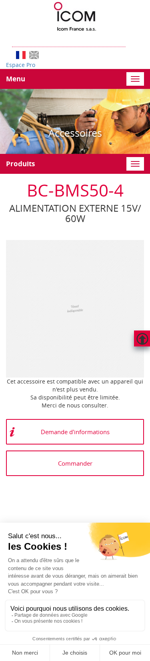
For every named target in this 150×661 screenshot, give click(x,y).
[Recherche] (130, 38)
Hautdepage (142, 338)
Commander (75, 463)
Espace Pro (20, 65)
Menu (15, 78)
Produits (20, 163)
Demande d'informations (75, 432)
